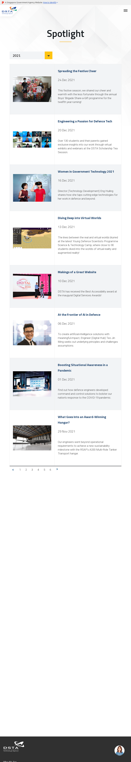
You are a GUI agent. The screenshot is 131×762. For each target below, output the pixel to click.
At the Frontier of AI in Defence (79, 314)
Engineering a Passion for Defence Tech (85, 121)
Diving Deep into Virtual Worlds (79, 217)
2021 (16, 55)
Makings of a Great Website (77, 271)
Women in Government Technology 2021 (86, 171)
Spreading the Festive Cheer (77, 70)
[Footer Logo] (13, 746)
